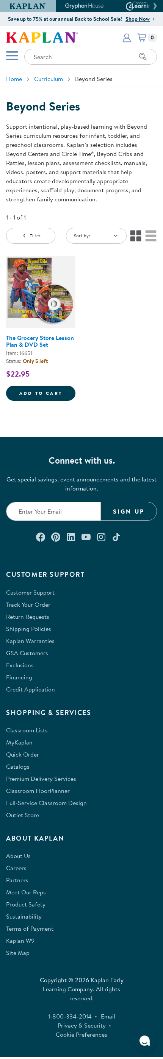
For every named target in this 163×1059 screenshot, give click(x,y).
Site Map (18, 952)
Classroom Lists (27, 730)
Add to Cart (47, 392)
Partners (17, 880)
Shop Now (137, 19)
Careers (16, 868)
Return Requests (27, 616)
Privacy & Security (82, 1025)
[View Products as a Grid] (136, 236)
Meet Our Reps (26, 892)
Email (108, 1016)
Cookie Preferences (81, 1034)
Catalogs (18, 766)
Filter (35, 235)
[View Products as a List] (151, 236)
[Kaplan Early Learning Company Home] (42, 37)
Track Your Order (28, 604)
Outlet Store (22, 815)
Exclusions (20, 665)
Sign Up (128, 511)
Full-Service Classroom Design (46, 803)
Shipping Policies (28, 628)
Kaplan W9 (20, 940)
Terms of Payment (29, 928)
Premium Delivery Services (41, 778)
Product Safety (25, 904)
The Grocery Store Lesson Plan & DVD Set (40, 341)
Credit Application (30, 689)
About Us (18, 856)
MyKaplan (19, 742)
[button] (154, 6)
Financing (19, 677)
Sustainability (24, 916)
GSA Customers (27, 653)
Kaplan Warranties (30, 641)
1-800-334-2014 (70, 1016)
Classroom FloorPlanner (38, 790)
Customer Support (30, 592)
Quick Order (22, 754)
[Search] (143, 57)
